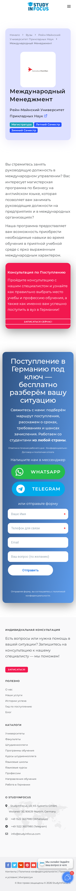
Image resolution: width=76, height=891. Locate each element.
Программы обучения (19, 750)
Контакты (11, 871)
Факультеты (13, 739)
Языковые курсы (16, 767)
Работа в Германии (17, 784)
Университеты (15, 733)
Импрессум (26, 877)
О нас (9, 689)
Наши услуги (13, 695)
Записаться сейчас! (38, 321)
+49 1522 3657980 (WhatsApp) (29, 819)
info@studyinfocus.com (25, 833)
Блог (8, 712)
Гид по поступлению (18, 706)
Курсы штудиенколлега (20, 756)
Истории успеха (15, 700)
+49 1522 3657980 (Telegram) (29, 826)
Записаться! (16, 669)
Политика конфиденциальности (37, 871)
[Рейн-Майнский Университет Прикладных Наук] (46, 116)
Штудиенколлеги (16, 744)
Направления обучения (20, 778)
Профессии (13, 773)
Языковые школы (16, 761)
